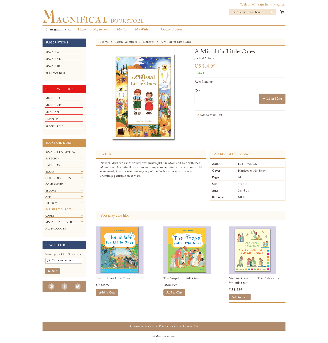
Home (82, 29)
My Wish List (144, 29)
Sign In (263, 4)
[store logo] (93, 16)
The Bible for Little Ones (113, 278)
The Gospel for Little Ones (181, 278)
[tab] (151, 154)
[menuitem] (53, 51)
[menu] (64, 64)
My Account (101, 29)
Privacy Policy (168, 326)
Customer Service (141, 326)
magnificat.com (60, 29)
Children (149, 42)
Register (279, 4)
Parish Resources (126, 42)
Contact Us (190, 326)
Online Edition (171, 29)
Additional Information (232, 154)
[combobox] (252, 12)
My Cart (123, 29)
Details (105, 154)
